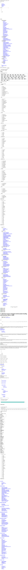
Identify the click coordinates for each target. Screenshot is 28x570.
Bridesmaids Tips (4, 563)
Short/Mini (3, 165)
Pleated (3, 119)
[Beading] (2, 431)
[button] (4, 20)
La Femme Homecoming (5, 522)
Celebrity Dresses (4, 115)
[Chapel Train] (1, 438)
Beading (3, 139)
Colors (4, 283)
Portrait (3, 175)
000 (2, 74)
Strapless (3, 178)
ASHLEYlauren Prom (5, 280)
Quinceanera (3, 94)
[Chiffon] (1, 434)
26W (14, 409)
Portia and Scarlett (4, 549)
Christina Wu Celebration (5, 515)
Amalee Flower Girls (5, 257)
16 (5, 76)
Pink (3, 212)
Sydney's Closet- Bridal (4, 510)
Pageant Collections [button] (4, 266)
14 (2, 76)
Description (3, 331)
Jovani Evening (5, 295)
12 (12, 408)
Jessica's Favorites (4, 561)
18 (8, 76)
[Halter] (2, 441)
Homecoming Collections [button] (3, 518)
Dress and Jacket (4, 100)
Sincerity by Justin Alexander (6, 245)
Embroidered (3, 141)
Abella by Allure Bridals (6, 232)
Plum (3, 215)
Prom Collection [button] (4, 277)
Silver (3, 222)
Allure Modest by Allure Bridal (6, 235)
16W (9, 77)
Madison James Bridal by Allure (7, 241)
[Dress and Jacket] (2, 419)
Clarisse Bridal (5, 248)
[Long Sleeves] (2, 448)
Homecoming (4, 92)
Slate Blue (4, 207)
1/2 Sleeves (3, 188)
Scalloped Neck (4, 176)
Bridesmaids (3, 87)
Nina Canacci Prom (5, 287)
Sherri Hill (4, 305)
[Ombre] (1, 429)
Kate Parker (4, 286)
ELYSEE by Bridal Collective (6, 238)
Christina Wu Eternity (5, 237)
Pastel (3, 135)
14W (6, 77)
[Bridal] (3, 414)
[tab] (15, 229)
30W (19, 409)
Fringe (3, 143)
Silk (2, 156)
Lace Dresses (4, 101)
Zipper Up (3, 128)
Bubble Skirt (3, 114)
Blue (3, 208)
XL (5, 80)
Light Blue (4, 206)
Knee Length (4, 164)
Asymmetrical (4, 161)
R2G (3, 290)
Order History (3, 373)
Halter (3, 171)
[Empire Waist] (2, 444)
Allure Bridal (4, 234)
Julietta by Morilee (5, 252)
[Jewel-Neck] (2, 442)
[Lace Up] (2, 425)
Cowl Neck (3, 170)
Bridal (3, 86)
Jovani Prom (4, 282)
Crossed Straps (4, 125)
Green (3, 457)
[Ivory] (2, 325)
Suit (2, 109)
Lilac (3, 210)
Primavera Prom (5, 289)
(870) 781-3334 (2, 364)
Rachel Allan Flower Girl (6, 259)
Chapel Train (3, 162)
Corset (3, 116)
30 (25, 76)
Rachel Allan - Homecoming (6, 264)
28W (17, 409)
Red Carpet (3, 95)
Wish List (3, 3)
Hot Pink (4, 213)
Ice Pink (3, 465)
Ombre (3, 134)
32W (21, 409)
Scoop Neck (3, 177)
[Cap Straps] (2, 450)
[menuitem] (15, 3)
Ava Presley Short (5, 262)
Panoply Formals (5, 288)
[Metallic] (1, 428)
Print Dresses (4, 105)
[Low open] (2, 426)
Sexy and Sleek (4, 106)
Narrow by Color (3, 200)
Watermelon (4, 214)
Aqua (3, 205)
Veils (3, 230)
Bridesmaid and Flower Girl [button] (5, 254)
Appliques (3, 138)
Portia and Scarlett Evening (6, 296)
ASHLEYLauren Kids (5, 275)
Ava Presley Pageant (5, 269)
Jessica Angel (4, 284)
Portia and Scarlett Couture (6, 271)
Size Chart (1, 328)
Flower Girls (4, 256)
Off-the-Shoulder (4, 174)
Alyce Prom (3, 540)
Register (3, 5)
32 (2, 77)
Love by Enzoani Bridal (6, 240)
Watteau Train (4, 167)
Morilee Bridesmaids (5, 258)
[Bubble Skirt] (2, 421)
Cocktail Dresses (4, 88)
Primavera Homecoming (4, 524)
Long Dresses (4, 103)
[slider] (25, 402)
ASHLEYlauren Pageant (6, 268)
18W (12, 77)
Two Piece (3, 111)
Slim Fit (3, 185)
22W (19, 77)
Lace (3, 144)
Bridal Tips (4, 300)
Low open (3, 127)
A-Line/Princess (4, 183)
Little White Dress (4, 102)
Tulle (3, 157)
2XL (8, 80)
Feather (3, 142)
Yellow (3, 201)
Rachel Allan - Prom (4, 551)
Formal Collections (4, 380)
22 (19, 408)
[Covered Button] (2, 424)
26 (19, 76)
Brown (3, 220)
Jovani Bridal (4, 239)
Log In (2, 6)
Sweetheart (3, 179)
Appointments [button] (3, 394)
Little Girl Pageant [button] (4, 273)
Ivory (3, 218)
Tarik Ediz (3, 558)
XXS (23, 409)
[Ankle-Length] (1, 437)
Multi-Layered (4, 118)
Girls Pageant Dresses (5, 91)
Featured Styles (5, 299)
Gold (3, 473)
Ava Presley (4, 303)
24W (23, 77)
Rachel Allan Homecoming (6, 265)
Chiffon (3, 150)
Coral (3, 217)
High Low (3, 117)
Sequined (3, 155)
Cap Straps (3, 195)
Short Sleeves (4, 191)
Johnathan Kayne (5, 304)
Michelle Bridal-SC (5, 253)
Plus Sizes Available (4, 120)
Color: (1, 323)
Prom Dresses (4, 93)
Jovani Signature (5, 270)
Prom (3, 278)
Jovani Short (4, 263)
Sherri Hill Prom (5, 291)
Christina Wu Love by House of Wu (6, 508)
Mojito (3, 202)
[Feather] (1, 435)
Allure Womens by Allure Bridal (7, 251)
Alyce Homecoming (4, 520)
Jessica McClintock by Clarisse (6, 249)
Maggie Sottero (5, 243)
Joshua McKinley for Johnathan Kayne (6, 546)
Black (3, 221)
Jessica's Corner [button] (3, 297)
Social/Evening (3, 556)
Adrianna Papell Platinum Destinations (7, 233)
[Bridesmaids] (3, 415)
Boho (3, 99)
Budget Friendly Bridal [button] (4, 246)
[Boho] (2, 418)
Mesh (3, 153)
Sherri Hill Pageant (5, 272)
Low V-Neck (4, 173)
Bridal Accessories (4, 483)
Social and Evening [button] (4, 293)
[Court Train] (1, 439)
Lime (3, 204)
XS (24, 409)
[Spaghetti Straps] (2, 451)
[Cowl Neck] (2, 440)
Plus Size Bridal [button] (2, 506)
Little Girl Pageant (5, 274)
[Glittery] (1, 427)
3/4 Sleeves (3, 189)
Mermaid (3, 184)
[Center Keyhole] (2, 422)
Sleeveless (3, 192)
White (3, 223)
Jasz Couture (3, 544)
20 (11, 76)
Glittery (3, 132)
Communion (3, 89)
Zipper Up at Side (4, 129)
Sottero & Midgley (4, 499)
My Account (3, 4)
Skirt (3, 108)
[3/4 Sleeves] (2, 447)
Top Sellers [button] (3, 301)
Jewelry (4, 229)
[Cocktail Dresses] (3, 416)
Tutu (3, 110)
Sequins (3, 146)
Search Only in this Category (4, 69)
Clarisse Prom (3, 542)
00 (3, 408)
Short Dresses (4, 107)
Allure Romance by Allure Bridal (7, 236)
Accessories (4, 228)
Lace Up (3, 126)
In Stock (9, 317)
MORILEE (4, 242)
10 (21, 74)
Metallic (3, 133)
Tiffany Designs (3, 553)
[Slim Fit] (2, 445)
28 (22, 76)
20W (16, 77)
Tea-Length (3, 166)
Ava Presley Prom (5, 281)
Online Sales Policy (2, 329)
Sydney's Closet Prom (5, 292)
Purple (3, 209)
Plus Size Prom (5, 279)
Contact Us (3, 366)
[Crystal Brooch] (2, 432)
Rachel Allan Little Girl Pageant (7, 276)
